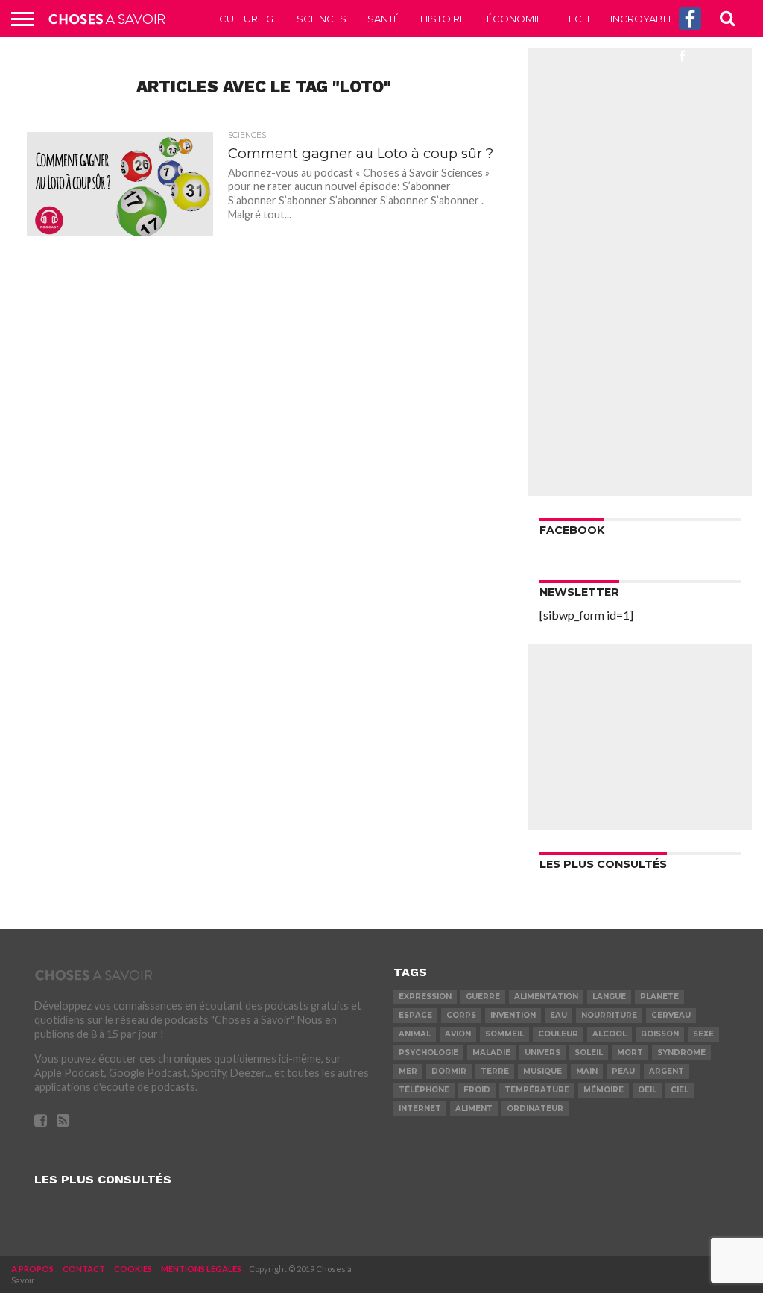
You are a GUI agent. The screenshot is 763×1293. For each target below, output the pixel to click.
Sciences (321, 19)
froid (476, 1090)
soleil (588, 1052)
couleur (558, 1034)
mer (408, 1071)
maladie (491, 1052)
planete (659, 996)
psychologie (428, 1052)
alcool (609, 1034)
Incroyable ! (644, 19)
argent (666, 1071)
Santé (383, 19)
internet (420, 1108)
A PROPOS (32, 1269)
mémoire (603, 1090)
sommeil (504, 1034)
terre (495, 1071)
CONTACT (84, 1269)
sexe (703, 1034)
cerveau (671, 1015)
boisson (660, 1034)
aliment (474, 1108)
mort (630, 1052)
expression (425, 996)
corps (461, 1015)
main (587, 1071)
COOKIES (133, 1269)
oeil (647, 1090)
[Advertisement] (640, 272)
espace (415, 1015)
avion (458, 1034)
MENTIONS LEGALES (201, 1269)
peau (623, 1071)
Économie (514, 19)
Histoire (443, 19)
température (536, 1090)
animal (415, 1034)
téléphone (424, 1090)
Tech (576, 19)
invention (513, 1015)
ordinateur (535, 1108)
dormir (448, 1071)
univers (542, 1052)
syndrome (681, 1052)
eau (558, 1015)
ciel (679, 1090)
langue (609, 996)
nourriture (609, 1015)
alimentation (546, 996)
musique (542, 1071)
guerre (483, 996)
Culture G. (247, 19)
